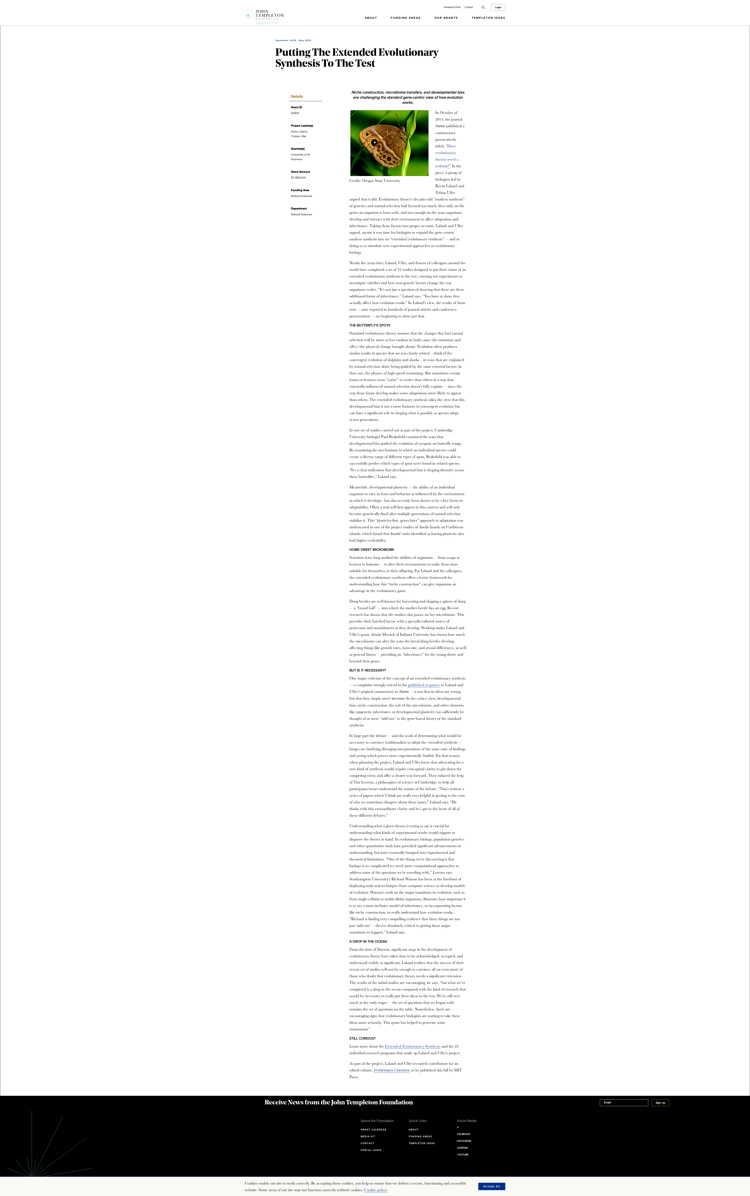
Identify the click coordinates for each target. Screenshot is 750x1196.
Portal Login (371, 1150)
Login (498, 7)
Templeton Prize (452, 7)
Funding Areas (406, 17)
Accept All (491, 1186)
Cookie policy (375, 1189)
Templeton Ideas (488, 17)
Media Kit (368, 1136)
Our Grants (446, 17)
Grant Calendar (374, 1130)
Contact (469, 7)
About (371, 17)
